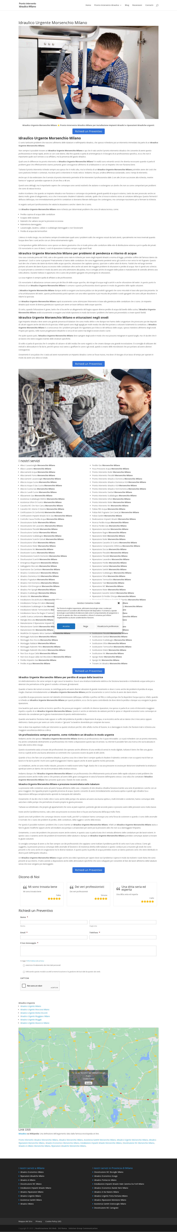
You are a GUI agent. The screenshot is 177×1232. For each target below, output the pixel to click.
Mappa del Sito (25, 1221)
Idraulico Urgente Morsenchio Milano (132, 1140)
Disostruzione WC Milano (31, 1184)
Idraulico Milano (27, 1204)
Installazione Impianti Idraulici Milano (35, 1188)
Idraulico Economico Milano (32, 1172)
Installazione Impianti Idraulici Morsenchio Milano (101, 1143)
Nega (85, 626)
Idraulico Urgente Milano (30, 1006)
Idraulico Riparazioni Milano (31, 1192)
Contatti (149, 5)
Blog (127, 5)
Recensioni (137, 5)
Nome (24, 917)
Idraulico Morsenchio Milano (71, 1140)
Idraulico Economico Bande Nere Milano (111, 1188)
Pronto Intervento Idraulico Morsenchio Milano (38, 1140)
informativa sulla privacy (35, 961)
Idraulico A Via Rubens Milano (106, 1192)
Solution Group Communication (83, 1228)
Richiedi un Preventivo (88, 131)
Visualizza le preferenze (108, 626)
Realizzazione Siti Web (45, 1228)
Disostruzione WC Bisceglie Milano (108, 1172)
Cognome (93, 926)
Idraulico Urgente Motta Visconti (33, 1013)
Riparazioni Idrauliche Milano (32, 1176)
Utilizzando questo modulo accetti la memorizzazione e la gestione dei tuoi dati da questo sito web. (63, 972)
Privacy (39, 1221)
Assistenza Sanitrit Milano (31, 1200)
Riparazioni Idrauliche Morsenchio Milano (68, 1146)
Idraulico (23, 1133)
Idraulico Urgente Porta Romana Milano (111, 1196)
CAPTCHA (24, 978)
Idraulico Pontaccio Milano (105, 1180)
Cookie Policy (88, 1078)
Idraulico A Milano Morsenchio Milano (34, 1146)
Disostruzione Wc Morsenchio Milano (138, 1143)
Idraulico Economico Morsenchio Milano (62, 1143)
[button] (118, 603)
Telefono (94, 932)
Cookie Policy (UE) (53, 1221)
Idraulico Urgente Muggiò (31, 1019)
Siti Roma (62, 1228)
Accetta (66, 626)
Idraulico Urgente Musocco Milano (34, 1023)
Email (23, 932)
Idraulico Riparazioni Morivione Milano (110, 1200)
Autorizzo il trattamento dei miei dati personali (43, 965)
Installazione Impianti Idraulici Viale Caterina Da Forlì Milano (119, 1184)
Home (88, 5)
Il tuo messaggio (29, 943)
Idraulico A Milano (27, 1180)
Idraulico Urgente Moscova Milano (34, 1009)
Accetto (88, 1083)
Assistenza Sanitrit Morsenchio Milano (100, 1140)
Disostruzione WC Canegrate (106, 1208)
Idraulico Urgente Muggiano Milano (35, 1016)
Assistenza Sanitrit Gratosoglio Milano (110, 1204)
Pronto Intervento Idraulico (106, 5)
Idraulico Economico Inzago (106, 1176)
